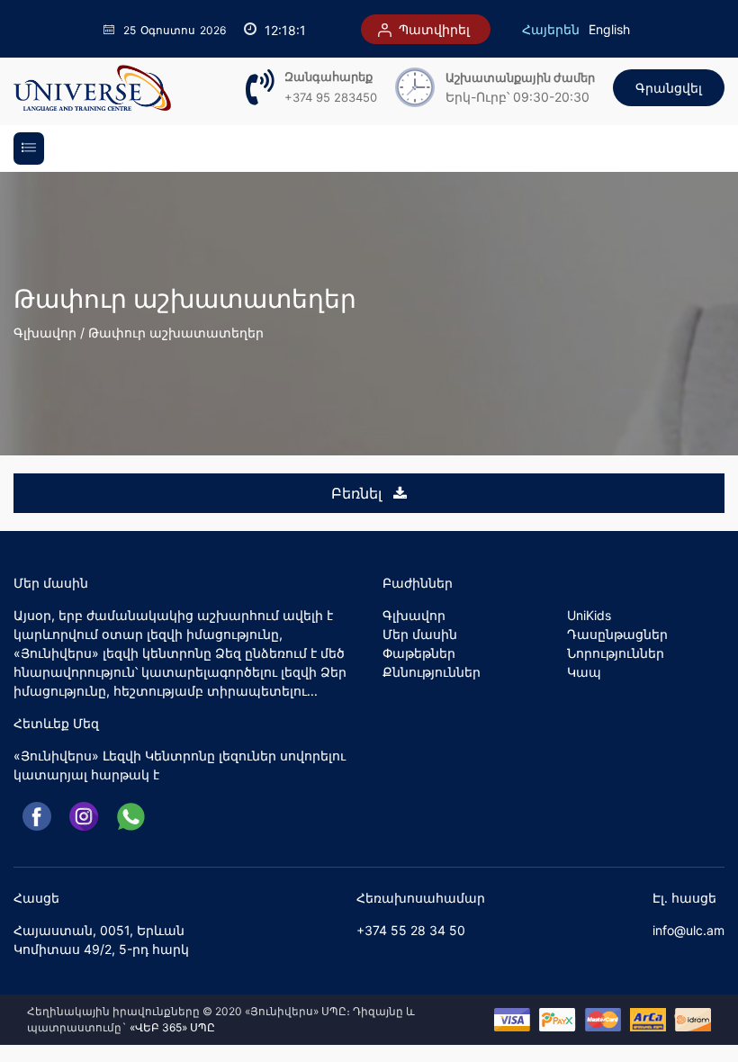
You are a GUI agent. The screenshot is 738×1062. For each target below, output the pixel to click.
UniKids (589, 615)
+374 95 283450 (330, 97)
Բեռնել (358, 493)
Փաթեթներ (418, 653)
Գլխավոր (45, 332)
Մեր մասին (419, 634)
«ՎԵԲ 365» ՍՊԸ (172, 1027)
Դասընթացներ (617, 634)
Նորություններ (615, 653)
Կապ (584, 672)
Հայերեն (551, 29)
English (609, 29)
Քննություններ (431, 672)
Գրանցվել (668, 87)
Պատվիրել (432, 29)
